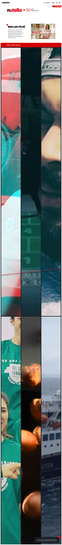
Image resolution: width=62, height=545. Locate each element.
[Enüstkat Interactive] (5, 3)
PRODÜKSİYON (58, 6)
